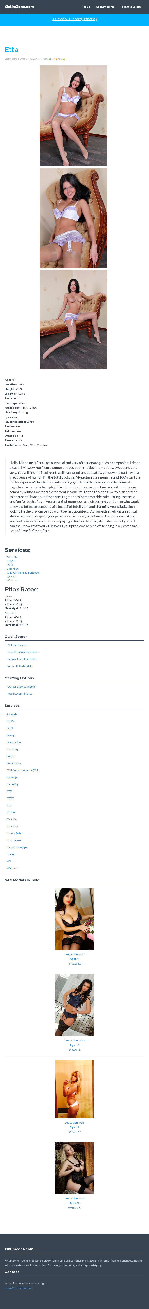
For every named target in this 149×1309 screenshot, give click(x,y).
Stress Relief (14, 833)
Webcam (12, 580)
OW (9, 791)
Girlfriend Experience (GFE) (23, 770)
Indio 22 (75, 1203)
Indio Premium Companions (24, 652)
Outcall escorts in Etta (21, 686)
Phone (11, 812)
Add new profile (105, 6)
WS (9, 861)
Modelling (13, 784)
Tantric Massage (17, 847)
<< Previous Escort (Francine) (74, 19)
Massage (12, 777)
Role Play (12, 826)
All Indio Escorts (17, 645)
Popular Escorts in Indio (21, 659)
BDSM (10, 560)
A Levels (12, 557)
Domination (14, 742)
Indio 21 (75, 958)
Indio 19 (75, 1045)
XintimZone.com (19, 7)
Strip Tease (14, 840)
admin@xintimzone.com (19, 1288)
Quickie (11, 576)
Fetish (10, 756)
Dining (11, 735)
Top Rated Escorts (130, 6)
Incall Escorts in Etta (19, 693)
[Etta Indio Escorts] (74, 114)
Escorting (12, 568)
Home (86, 6)
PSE (9, 805)
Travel (10, 854)
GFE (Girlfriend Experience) (23, 572)
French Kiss (14, 763)
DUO (10, 564)
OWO (10, 798)
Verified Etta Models (19, 666)
